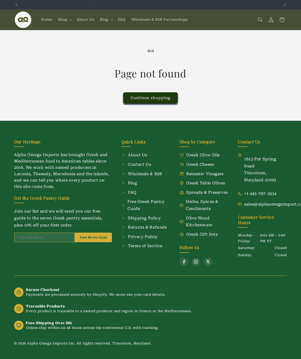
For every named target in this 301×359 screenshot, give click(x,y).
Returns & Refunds (147, 227)
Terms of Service (145, 245)
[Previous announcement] (16, 4)
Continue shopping (150, 98)
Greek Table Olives (205, 183)
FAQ (132, 192)
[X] (208, 262)
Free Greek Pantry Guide (146, 205)
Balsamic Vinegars (205, 173)
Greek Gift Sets (202, 234)
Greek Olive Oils (203, 155)
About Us (137, 155)
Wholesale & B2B (145, 173)
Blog (132, 183)
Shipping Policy (144, 218)
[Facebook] (184, 262)
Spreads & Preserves (207, 192)
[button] (64, 20)
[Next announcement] (285, 4)
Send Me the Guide (93, 237)
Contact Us (139, 164)
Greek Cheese (200, 164)
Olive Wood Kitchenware (199, 221)
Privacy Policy (143, 236)
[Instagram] (196, 262)
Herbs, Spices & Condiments (202, 205)
